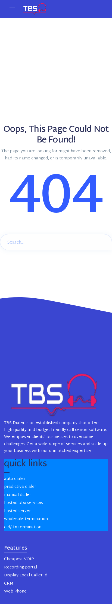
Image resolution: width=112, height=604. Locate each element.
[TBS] (35, 9)
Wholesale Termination (26, 519)
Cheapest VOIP (19, 559)
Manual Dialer (17, 495)
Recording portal (20, 567)
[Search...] (103, 241)
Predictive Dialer (20, 487)
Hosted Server (17, 511)
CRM (8, 583)
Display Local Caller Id (25, 575)
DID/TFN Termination (22, 527)
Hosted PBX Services (23, 503)
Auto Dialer (14, 479)
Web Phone (15, 591)
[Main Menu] (12, 9)
